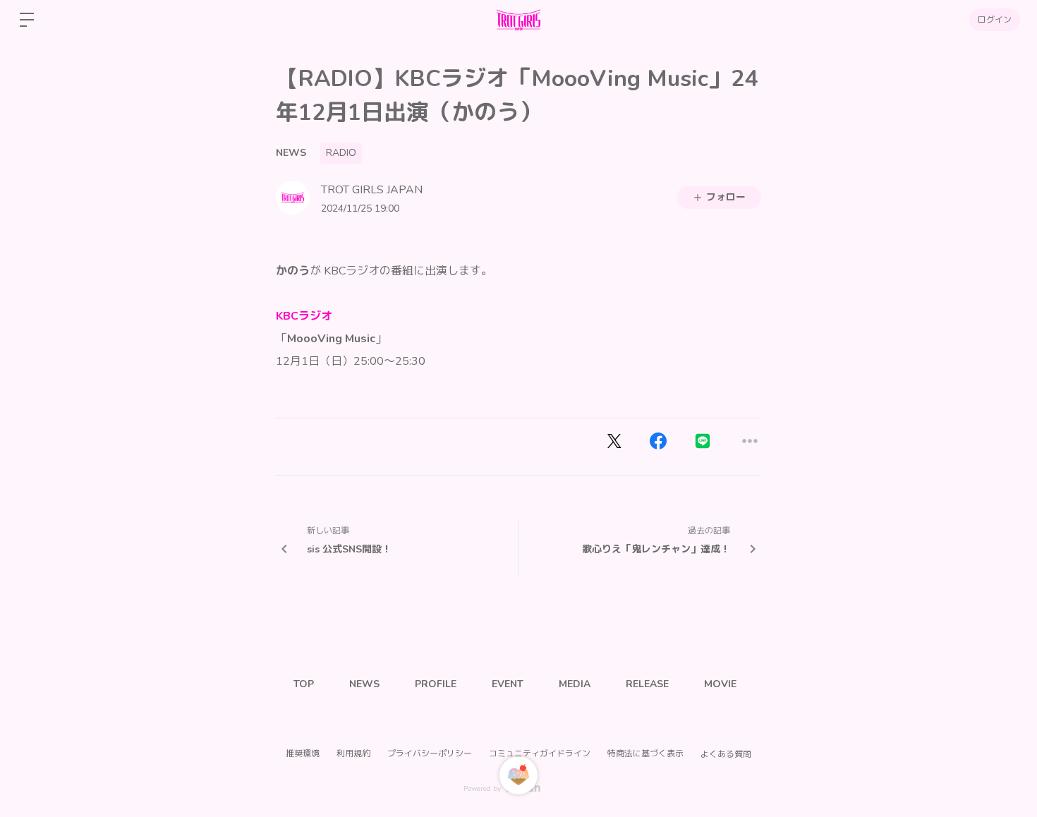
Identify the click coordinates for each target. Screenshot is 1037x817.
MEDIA (574, 684)
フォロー (726, 197)
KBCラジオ (304, 316)
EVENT (507, 684)
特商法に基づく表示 (645, 753)
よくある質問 (726, 754)
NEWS (291, 152)
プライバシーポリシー (429, 753)
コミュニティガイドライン (539, 753)
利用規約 (353, 753)
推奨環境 (303, 753)
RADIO (341, 152)
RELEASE (647, 684)
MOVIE (720, 684)
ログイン (995, 19)
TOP (303, 684)
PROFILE (435, 684)
